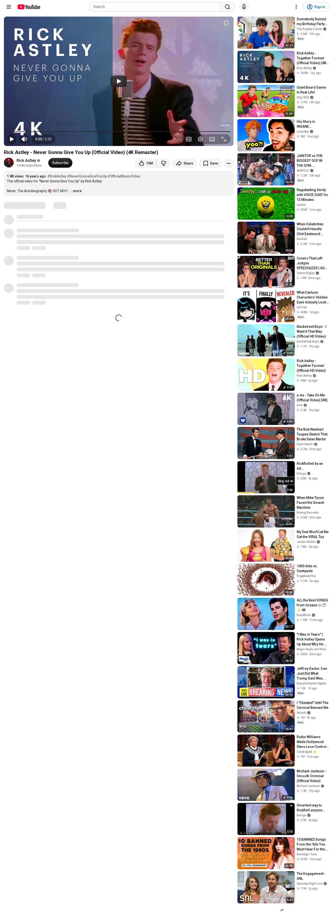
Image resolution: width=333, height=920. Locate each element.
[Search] (227, 7)
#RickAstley (56, 176)
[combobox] (156, 7)
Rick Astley (26, 160)
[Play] (118, 81)
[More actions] (229, 163)
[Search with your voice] (244, 7)
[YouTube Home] (29, 7)
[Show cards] (226, 23)
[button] (43, 139)
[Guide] (9, 7)
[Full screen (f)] (224, 139)
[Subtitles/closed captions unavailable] (189, 139)
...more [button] (76, 191)
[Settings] (296, 7)
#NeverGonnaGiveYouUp (87, 176)
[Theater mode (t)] (212, 139)
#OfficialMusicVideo (124, 176)
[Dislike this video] (163, 163)
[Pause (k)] (12, 139)
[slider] (119, 131)
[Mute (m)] (24, 139)
